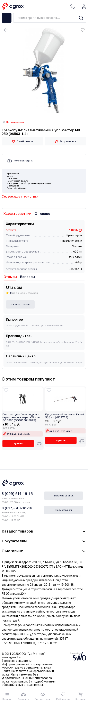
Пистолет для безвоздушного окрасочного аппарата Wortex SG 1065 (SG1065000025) (21, 417)
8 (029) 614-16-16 (17, 494)
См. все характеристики (20, 196)
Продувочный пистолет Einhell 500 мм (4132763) (64, 416)
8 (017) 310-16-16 (17, 508)
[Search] (81, 18)
